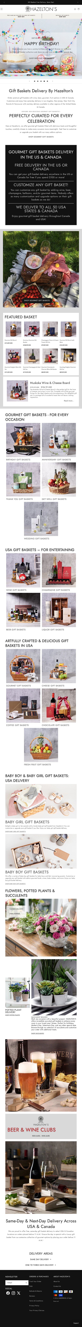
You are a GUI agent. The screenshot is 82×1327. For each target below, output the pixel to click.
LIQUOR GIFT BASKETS (53, 630)
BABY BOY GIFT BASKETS (27, 872)
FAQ (30, 1286)
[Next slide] (52, 81)
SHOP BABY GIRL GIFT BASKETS (15, 831)
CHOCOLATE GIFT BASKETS (55, 725)
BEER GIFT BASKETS (16, 630)
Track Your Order (35, 1281)
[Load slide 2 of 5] (37, 81)
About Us (56, 1281)
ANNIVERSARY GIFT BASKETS (56, 460)
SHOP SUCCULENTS (37, 1033)
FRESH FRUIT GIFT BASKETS (37, 765)
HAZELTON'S (62, 1298)
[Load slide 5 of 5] (47, 81)
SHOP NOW (21, 16)
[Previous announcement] (4, 2)
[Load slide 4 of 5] (44, 81)
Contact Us (57, 1286)
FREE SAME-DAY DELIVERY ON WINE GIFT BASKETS (21, 15)
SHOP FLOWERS (15, 913)
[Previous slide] (29, 81)
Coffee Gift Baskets (17, 725)
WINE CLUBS (46, 1136)
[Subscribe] (26, 1282)
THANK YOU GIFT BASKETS (19, 499)
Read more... (69, 401)
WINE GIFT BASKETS (16, 590)
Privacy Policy (34, 1306)
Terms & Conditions (36, 1301)
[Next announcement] (77, 2)
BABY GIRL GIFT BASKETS (27, 822)
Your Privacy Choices (36, 1310)
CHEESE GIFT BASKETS (53, 686)
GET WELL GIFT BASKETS (54, 499)
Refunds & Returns (35, 1291)
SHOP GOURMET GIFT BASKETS (41, 137)
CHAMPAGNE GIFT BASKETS (56, 590)
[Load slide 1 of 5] (34, 81)
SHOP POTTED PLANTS (12, 1015)
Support (76, 1323)
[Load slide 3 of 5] (41, 81)
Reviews (32, 1296)
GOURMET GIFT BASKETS (18, 686)
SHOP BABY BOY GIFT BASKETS (40, 59)
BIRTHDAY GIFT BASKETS (62, 15)
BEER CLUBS (36, 1136)
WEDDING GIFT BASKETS (36, 539)
